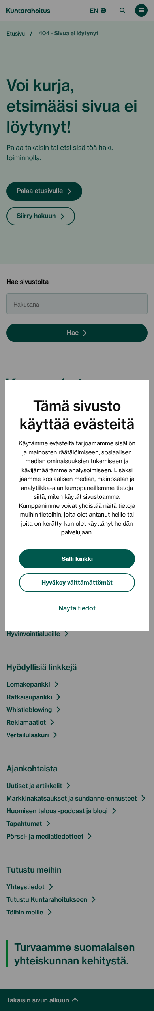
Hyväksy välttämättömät (77, 582)
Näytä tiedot (77, 607)
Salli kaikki (77, 558)
